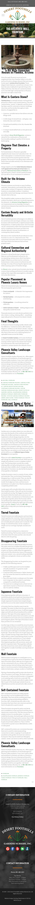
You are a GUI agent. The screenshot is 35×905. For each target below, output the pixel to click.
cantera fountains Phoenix (11, 382)
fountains (20, 373)
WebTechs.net (17, 900)
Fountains (11, 380)
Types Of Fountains (18, 777)
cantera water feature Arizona (13, 386)
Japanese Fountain (7, 394)
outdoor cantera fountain (15, 396)
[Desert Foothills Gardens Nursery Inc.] (17, 15)
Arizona (5, 380)
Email (13, 504)
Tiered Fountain (19, 397)
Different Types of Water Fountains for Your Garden (17, 404)
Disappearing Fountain (20, 392)
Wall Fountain (12, 399)
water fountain (16, 457)
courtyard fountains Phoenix (10, 388)
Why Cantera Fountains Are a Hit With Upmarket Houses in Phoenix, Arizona (18, 70)
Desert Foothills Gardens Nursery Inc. (20, 891)
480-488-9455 (23, 1)
